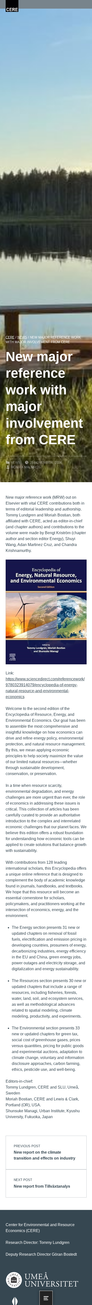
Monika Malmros (25, 467)
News (15, 462)
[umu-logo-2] (42, 1280)
